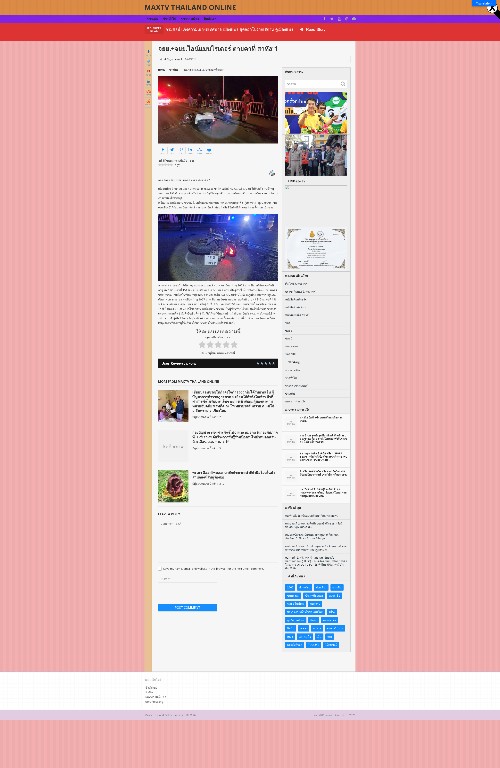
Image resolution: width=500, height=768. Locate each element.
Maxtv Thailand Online (190, 7)
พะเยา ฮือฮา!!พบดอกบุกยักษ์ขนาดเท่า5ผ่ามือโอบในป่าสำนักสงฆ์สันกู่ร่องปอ (233, 474)
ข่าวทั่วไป (169, 19)
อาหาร (317, 628)
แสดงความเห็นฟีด (155, 697)
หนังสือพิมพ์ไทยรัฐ (296, 299)
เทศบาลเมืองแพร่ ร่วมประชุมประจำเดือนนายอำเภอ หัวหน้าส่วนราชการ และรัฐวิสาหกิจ (315, 548)
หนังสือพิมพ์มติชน (295, 307)
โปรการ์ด (313, 645)
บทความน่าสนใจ (295, 401)
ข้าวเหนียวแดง (314, 595)
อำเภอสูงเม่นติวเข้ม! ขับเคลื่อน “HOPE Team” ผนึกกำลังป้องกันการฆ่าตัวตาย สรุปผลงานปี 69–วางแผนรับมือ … (323, 457)
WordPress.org (154, 701)
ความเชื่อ (334, 595)
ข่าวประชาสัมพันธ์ (296, 386)
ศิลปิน (290, 628)
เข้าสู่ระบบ (151, 687)
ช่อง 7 (288, 338)
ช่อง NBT (291, 354)
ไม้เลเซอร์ (331, 645)
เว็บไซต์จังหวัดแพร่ (296, 284)
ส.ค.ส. (303, 628)
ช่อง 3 (288, 323)
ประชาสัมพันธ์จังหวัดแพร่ (300, 291)
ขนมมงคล (293, 595)
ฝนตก (313, 620)
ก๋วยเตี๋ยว (321, 587)
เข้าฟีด (149, 692)
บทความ (315, 604)
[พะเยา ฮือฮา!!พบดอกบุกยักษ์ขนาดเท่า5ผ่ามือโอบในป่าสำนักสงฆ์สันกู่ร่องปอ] (173, 486)
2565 (290, 587)
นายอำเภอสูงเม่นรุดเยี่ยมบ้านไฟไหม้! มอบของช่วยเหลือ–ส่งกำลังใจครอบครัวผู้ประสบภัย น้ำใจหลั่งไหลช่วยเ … (323, 439)
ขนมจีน (337, 587)
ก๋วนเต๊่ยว (304, 587)
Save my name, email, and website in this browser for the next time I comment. (213, 568)
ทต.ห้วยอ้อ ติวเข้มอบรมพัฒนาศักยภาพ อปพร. (321, 419)
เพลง (290, 636)
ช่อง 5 (288, 330)
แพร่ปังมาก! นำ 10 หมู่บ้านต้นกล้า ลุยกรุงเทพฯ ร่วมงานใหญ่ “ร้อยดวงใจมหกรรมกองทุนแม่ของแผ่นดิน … (323, 492)
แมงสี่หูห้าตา (294, 645)
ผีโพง (332, 612)
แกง (329, 636)
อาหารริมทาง (335, 628)
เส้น (319, 636)
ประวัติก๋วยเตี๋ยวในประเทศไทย (305, 612)
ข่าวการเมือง (190, 19)
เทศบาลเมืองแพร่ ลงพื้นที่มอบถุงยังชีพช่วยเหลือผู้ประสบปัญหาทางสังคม (313, 525)
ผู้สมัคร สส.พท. (295, 620)
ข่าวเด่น (152, 19)
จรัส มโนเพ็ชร (295, 604)
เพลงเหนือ (305, 636)
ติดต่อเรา (210, 19)
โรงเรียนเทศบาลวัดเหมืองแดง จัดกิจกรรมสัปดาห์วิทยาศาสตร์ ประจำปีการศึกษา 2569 (323, 473)
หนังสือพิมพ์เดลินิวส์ (297, 315)
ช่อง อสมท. (291, 346)
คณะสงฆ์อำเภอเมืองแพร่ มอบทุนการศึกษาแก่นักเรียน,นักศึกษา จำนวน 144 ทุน (311, 536)
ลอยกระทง (329, 620)
